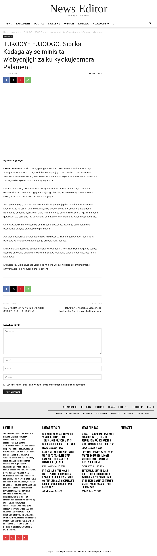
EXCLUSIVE (54, 23)
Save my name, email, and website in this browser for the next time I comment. (46, 384)
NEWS (9, 23)
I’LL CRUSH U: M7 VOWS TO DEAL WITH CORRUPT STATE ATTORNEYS (23, 310)
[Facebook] (6, 80)
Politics (39, 23)
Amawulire (99, 23)
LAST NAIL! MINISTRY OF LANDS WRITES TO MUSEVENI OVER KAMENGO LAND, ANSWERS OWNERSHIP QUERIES (58, 457)
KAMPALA (83, 23)
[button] (150, 23)
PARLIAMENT (23, 23)
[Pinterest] (20, 80)
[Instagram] (12, 537)
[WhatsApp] (28, 80)
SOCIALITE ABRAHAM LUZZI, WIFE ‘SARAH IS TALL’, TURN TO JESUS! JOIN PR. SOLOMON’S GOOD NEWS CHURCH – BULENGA (58, 439)
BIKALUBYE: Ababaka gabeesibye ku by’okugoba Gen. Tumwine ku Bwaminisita (80, 310)
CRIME (45, 491)
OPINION (69, 23)
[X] (13, 80)
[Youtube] (25, 537)
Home (6, 32)
